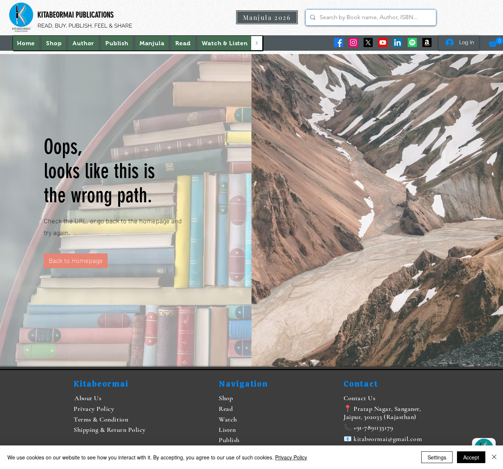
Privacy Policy (291, 457)
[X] (368, 42)
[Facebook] (338, 42)
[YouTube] (382, 42)
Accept (471, 457)
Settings (437, 457)
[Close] (494, 457)
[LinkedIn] (397, 42)
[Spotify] (412, 42)
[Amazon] (427, 42)
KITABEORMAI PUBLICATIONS (76, 15)
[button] (225, 43)
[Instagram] (353, 42)
